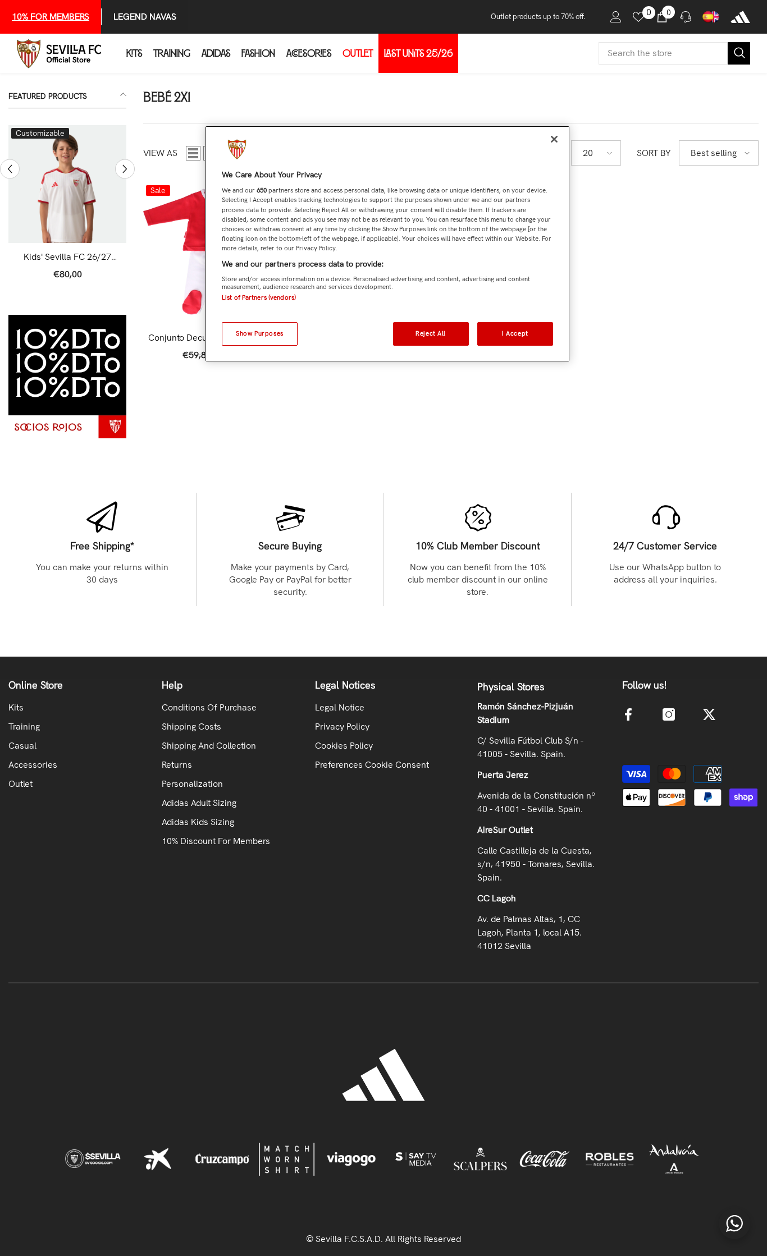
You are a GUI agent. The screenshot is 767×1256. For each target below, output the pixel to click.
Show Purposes (259, 333)
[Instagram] (668, 714)
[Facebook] (628, 714)
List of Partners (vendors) (259, 297)
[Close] (554, 139)
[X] (709, 714)
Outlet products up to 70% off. (538, 16)
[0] (638, 16)
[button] (193, 153)
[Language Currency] (710, 17)
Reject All (431, 333)
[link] (67, 376)
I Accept (515, 333)
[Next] (125, 169)
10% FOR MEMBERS (50, 16)
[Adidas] (740, 17)
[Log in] (616, 16)
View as (160, 153)
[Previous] (10, 169)
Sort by (653, 153)
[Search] (674, 53)
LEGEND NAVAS (144, 16)
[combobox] (663, 53)
